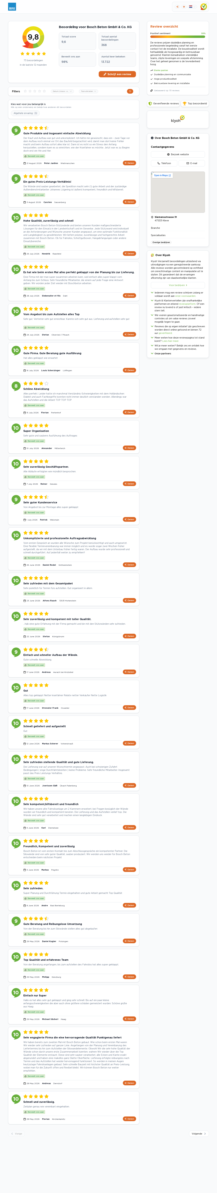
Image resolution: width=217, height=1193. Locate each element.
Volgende (197, 1133)
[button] (178, 353)
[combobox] (62, 91)
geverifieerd (165, 333)
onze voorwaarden (185, 296)
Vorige (18, 1133)
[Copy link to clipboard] (177, 6)
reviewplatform (187, 304)
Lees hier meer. (170, 341)
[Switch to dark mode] (183, 6)
